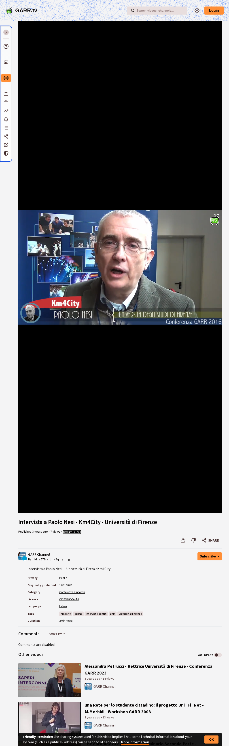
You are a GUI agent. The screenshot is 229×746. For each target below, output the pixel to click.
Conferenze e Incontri (72, 592)
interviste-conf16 (96, 614)
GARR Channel (39, 554)
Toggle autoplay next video (218, 655)
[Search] (133, 11)
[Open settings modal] (197, 10)
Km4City (66, 614)
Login (214, 10)
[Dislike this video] (193, 540)
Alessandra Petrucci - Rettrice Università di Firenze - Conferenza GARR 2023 (148, 669)
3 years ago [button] (40, 531)
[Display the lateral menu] (6, 32)
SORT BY (56, 634)
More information (135, 742)
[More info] (6, 46)
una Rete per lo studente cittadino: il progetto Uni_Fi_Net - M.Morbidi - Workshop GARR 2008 (144, 708)
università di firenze (130, 614)
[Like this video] (183, 540)
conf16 (78, 614)
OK (211, 739)
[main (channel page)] (88, 686)
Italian (63, 606)
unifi (112, 614)
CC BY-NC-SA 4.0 (69, 599)
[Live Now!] (6, 78)
